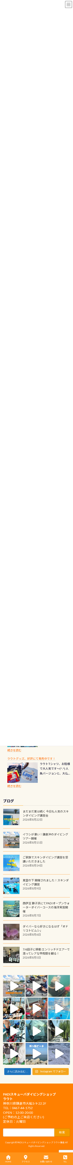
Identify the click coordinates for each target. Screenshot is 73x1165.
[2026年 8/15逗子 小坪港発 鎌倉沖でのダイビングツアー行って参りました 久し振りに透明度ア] (14, 986)
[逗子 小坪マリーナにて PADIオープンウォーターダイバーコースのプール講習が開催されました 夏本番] (59, 1008)
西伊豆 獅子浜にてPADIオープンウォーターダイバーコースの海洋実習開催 (46, 907)
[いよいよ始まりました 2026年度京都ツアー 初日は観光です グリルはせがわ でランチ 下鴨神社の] (14, 1054)
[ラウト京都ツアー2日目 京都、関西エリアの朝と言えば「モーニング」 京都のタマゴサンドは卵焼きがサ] (59, 1031)
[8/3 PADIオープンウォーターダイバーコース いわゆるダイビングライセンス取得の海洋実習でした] (36, 986)
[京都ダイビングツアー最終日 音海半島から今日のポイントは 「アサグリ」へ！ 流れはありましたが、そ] (14, 1031)
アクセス (26, 1161)
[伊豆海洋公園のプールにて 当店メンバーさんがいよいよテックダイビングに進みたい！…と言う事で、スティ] (36, 1008)
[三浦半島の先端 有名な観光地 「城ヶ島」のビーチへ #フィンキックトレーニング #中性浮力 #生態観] (36, 1054)
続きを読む (14, 750)
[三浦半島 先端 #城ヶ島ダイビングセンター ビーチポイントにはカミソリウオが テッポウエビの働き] (59, 1054)
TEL (65, 1161)
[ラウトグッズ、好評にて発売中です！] (22, 773)
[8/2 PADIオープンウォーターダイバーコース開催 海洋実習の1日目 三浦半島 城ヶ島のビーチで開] (14, 1008)
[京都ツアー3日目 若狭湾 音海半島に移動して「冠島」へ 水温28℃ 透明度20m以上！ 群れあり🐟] (36, 1031)
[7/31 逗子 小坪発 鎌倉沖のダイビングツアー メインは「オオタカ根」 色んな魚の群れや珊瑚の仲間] (59, 986)
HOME (8, 1161)
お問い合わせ (46, 1161)
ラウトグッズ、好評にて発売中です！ (31, 758)
